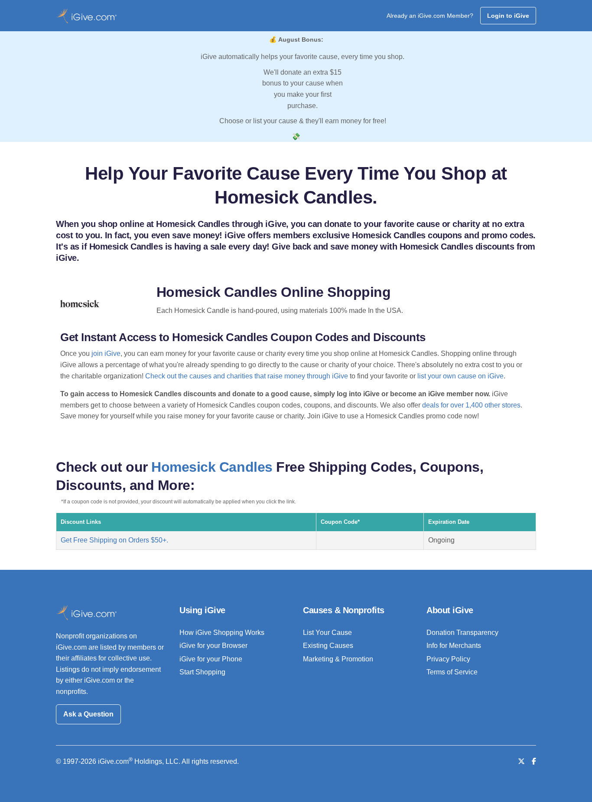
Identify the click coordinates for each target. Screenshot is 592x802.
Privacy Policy (448, 659)
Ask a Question (88, 714)
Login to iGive (508, 15)
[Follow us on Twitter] (521, 761)
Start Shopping (202, 672)
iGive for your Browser (213, 645)
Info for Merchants (453, 645)
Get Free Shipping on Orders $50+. (114, 540)
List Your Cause (327, 632)
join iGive (105, 353)
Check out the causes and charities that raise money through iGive (246, 376)
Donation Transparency (462, 632)
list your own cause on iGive (460, 376)
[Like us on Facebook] (534, 761)
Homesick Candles (211, 467)
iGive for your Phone (210, 659)
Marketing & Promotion (338, 659)
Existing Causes (328, 645)
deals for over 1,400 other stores (471, 405)
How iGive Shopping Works (221, 632)
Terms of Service (452, 672)
